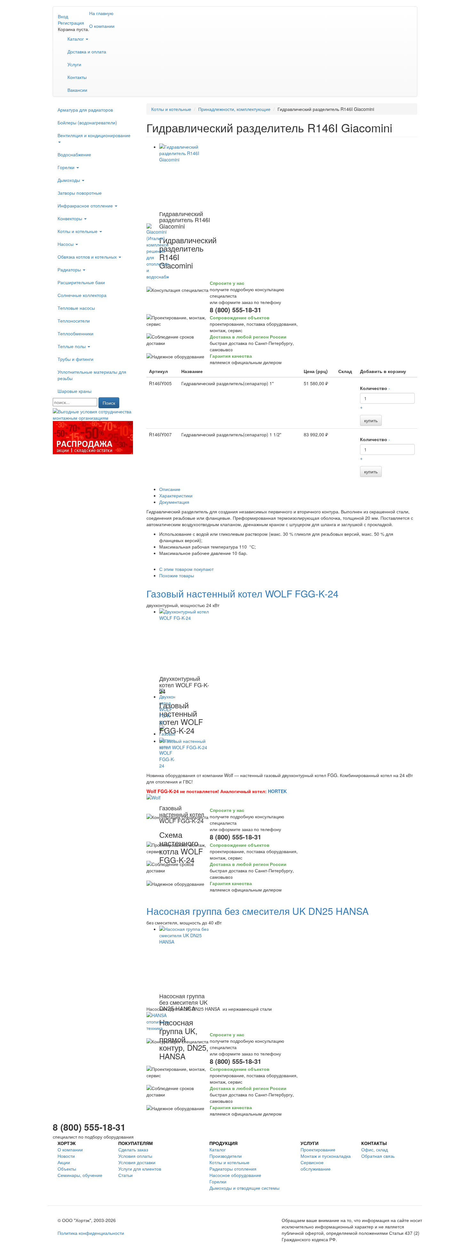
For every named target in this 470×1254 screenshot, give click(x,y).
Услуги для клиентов (139, 1168)
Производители (225, 1156)
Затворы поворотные (80, 193)
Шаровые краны (74, 391)
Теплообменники (75, 333)
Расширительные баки (81, 282)
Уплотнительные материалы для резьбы (92, 375)
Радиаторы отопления (232, 1168)
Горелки (67, 167)
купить (371, 420)
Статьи (125, 1175)
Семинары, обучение (80, 1175)
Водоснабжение (74, 154)
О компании (101, 26)
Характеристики (175, 495)
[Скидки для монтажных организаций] (95, 414)
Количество (373, 388)
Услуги (74, 64)
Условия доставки (136, 1162)
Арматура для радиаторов (85, 109)
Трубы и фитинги (75, 359)
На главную (101, 13)
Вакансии (77, 90)
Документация (174, 502)
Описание (169, 489)
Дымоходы (69, 180)
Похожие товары (176, 575)
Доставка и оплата (86, 51)
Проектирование (318, 1149)
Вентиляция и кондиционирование (94, 135)
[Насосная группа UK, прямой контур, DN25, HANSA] (184, 958)
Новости (66, 1156)
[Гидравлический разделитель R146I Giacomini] (184, 175)
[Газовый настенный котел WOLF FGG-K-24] (184, 640)
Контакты (77, 77)
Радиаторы (70, 269)
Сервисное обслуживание (316, 1165)
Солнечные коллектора (82, 295)
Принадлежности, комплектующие (234, 109)
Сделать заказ (133, 1149)
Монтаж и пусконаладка (326, 1156)
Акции (64, 1162)
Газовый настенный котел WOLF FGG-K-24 (242, 593)
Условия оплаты (135, 1156)
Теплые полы (72, 346)
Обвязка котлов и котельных (88, 256)
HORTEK (277, 791)
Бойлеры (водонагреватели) (87, 122)
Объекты (67, 1168)
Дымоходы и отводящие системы (244, 1188)
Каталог (76, 38)
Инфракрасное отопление (86, 205)
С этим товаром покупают (186, 569)
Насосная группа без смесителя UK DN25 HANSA (257, 911)
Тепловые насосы (76, 308)
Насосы (66, 244)
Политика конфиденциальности (91, 1233)
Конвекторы (70, 218)
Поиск (109, 403)
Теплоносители (74, 320)
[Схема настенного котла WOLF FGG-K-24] (184, 770)
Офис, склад (374, 1149)
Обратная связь (378, 1156)
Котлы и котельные (78, 231)
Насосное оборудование (235, 1175)
